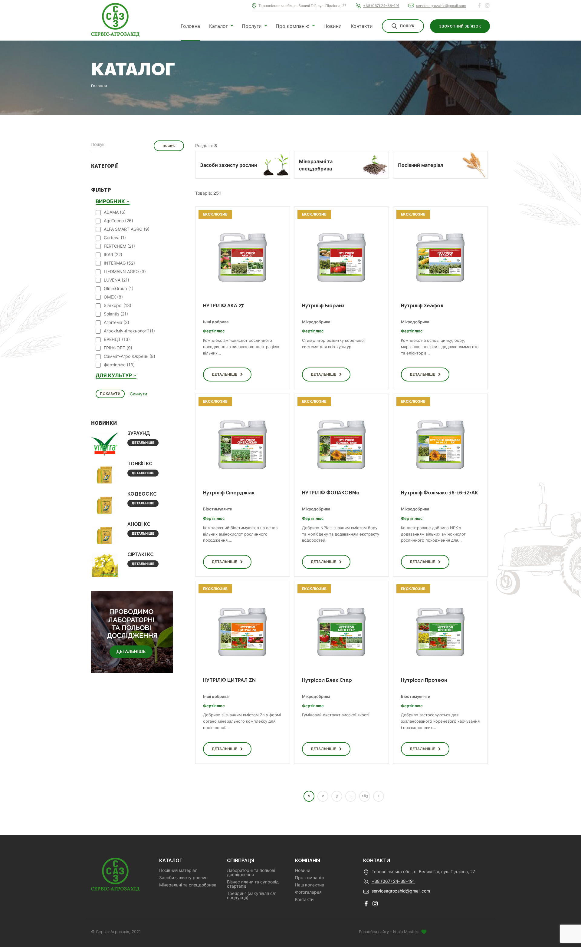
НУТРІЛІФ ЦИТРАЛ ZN (229, 680)
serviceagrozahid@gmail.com (441, 5)
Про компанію (293, 26)
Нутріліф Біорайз (323, 306)
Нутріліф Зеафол (422, 306)
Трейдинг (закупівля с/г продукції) (251, 895)
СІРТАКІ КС (140, 554)
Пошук (407, 26)
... (351, 796)
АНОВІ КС (138, 524)
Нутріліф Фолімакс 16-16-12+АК (439, 493)
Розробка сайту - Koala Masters (390, 931)
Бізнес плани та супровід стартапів (253, 884)
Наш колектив (309, 885)
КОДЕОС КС (141, 494)
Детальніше (143, 443)
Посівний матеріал (178, 870)
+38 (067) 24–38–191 (381, 5)
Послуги (252, 26)
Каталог (218, 26)
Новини (332, 26)
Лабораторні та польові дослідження (251, 872)
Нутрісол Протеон (424, 680)
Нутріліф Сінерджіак (228, 493)
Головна (190, 26)
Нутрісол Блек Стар (327, 680)
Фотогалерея (308, 892)
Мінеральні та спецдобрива (187, 885)
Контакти (362, 26)
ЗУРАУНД (138, 433)
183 (365, 796)
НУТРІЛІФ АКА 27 (223, 306)
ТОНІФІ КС (139, 464)
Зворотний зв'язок (460, 26)
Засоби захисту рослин (183, 878)
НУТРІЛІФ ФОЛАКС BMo (330, 493)
